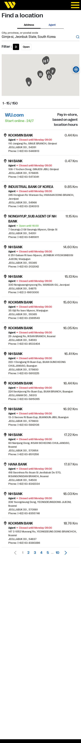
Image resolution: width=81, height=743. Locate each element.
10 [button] (57, 553)
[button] (64, 552)
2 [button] (28, 553)
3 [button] (35, 553)
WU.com (14, 115)
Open (26, 46)
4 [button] (41, 553)
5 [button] (48, 553)
